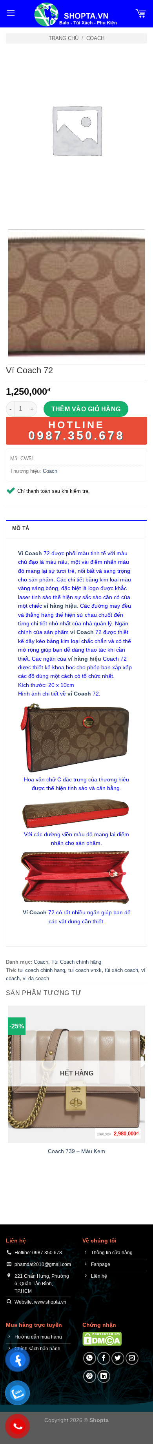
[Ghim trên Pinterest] (89, 1376)
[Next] (35, 208)
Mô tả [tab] (20, 528)
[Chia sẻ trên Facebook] (103, 1358)
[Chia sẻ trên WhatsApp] (89, 1358)
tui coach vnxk (85, 970)
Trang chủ (63, 38)
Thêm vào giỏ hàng (86, 409)
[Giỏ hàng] (141, 13)
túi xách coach (121, 970)
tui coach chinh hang (41, 970)
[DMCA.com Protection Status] (102, 1338)
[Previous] (13, 208)
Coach (95, 38)
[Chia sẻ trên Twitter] (117, 1358)
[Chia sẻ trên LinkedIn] (103, 1376)
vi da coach (36, 978)
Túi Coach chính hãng (76, 962)
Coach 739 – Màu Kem (76, 1151)
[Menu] (10, 12)
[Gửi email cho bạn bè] (132, 1358)
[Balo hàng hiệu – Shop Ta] (75, 14)
